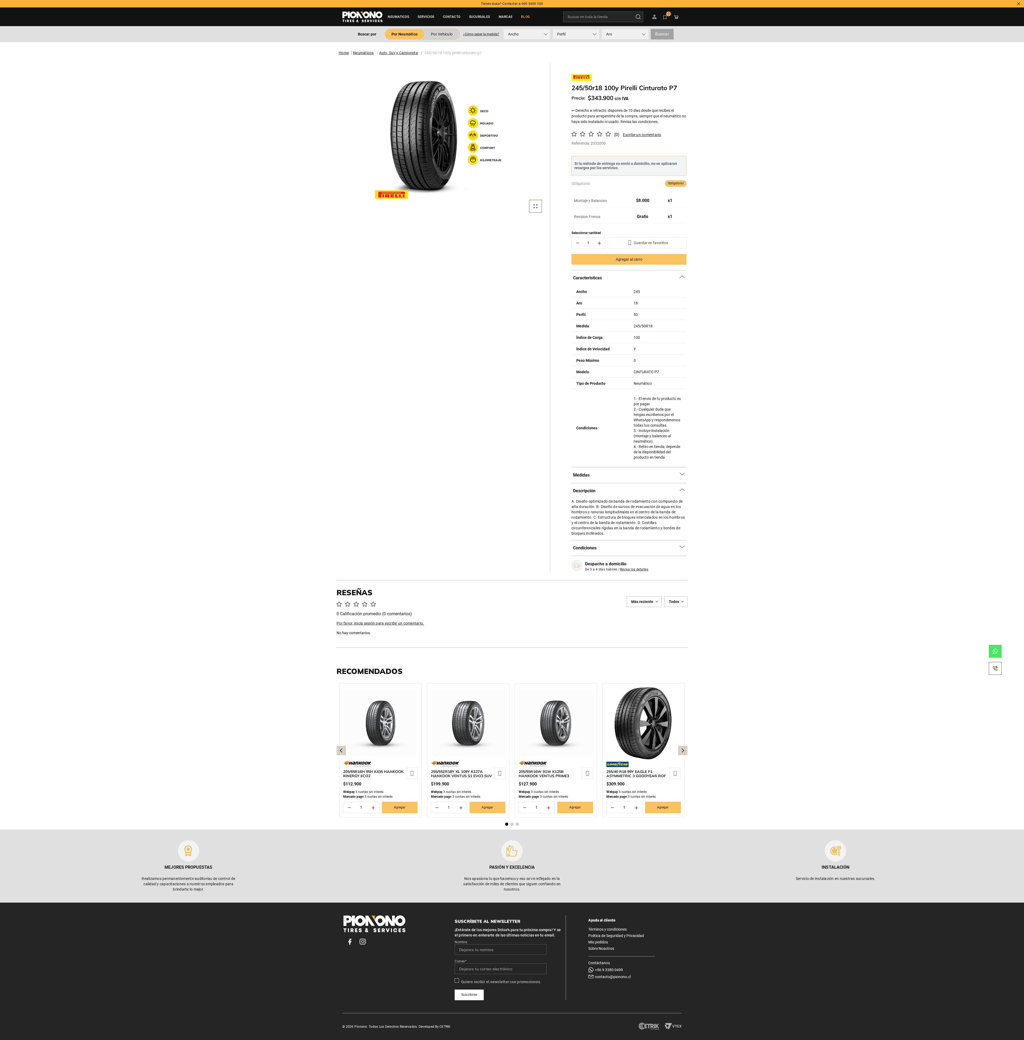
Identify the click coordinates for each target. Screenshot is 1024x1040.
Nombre (461, 942)
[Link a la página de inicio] (344, 53)
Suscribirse (469, 995)
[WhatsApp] (995, 651)
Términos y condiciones (607, 929)
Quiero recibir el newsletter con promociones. (501, 982)
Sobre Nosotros (601, 948)
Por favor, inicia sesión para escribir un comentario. (640, 134)
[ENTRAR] (655, 16)
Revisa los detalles (634, 569)
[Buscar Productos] (639, 17)
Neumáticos (363, 53)
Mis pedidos (598, 942)
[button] (481, 34)
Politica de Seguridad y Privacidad (616, 936)
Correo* (460, 961)
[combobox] (603, 16)
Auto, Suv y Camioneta (398, 53)
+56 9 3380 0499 (609, 970)
